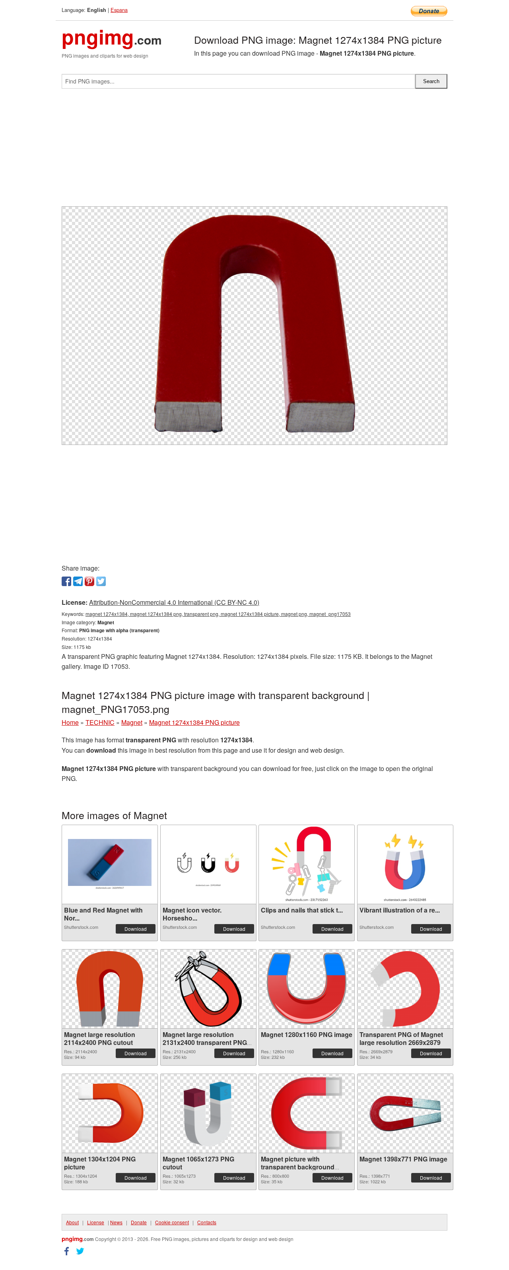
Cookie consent (172, 1222)
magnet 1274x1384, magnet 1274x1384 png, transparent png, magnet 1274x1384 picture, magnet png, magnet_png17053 (218, 613)
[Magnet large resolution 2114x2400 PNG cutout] (109, 989)
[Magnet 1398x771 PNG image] (405, 1113)
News (116, 1222)
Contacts (206, 1222)
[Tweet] (101, 581)
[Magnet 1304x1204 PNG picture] (110, 1113)
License (95, 1222)
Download (135, 928)
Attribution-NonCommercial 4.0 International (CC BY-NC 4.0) (174, 602)
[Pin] (89, 581)
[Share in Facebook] (66, 581)
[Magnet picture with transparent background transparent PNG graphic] (306, 1113)
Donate (139, 1222)
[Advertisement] (254, 150)
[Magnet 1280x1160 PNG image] (306, 989)
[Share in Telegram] (78, 581)
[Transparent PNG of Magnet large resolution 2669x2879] (405, 989)
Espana (119, 10)
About (72, 1222)
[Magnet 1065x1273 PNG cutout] (208, 1113)
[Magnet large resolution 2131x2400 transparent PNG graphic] (208, 989)
